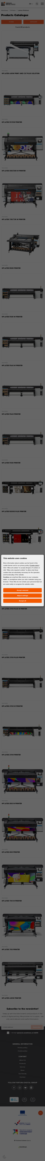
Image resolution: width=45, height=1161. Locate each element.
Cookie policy (34, 565)
